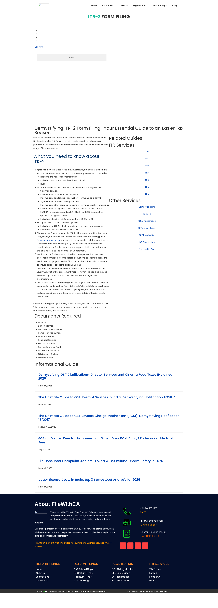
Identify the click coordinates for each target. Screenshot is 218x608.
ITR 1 (147, 151)
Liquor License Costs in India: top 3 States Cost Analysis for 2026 (89, 479)
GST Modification (121, 580)
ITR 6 (146, 186)
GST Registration (147, 235)
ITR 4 (152, 580)
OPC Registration (121, 573)
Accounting (159, 5)
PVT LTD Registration (122, 569)
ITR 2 (147, 158)
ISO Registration (147, 242)
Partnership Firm (147, 249)
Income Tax (108, 5)
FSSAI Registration (147, 221)
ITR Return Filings (83, 576)
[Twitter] (38, 37)
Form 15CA (154, 576)
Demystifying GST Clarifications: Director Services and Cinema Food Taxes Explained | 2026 (106, 376)
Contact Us (42, 580)
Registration (139, 5)
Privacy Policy (132, 591)
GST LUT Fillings (82, 580)
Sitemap (163, 591)
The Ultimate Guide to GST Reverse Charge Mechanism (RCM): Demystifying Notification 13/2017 (109, 418)
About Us (40, 573)
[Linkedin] (138, 545)
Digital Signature (147, 206)
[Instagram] (145, 545)
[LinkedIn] (38, 40)
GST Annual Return (147, 228)
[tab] (71, 57)
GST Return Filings (83, 569)
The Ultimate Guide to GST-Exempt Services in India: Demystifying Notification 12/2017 (106, 397)
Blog (174, 5)
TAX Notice (155, 569)
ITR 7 (146, 193)
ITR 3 (147, 165)
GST (123, 5)
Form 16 (147, 213)
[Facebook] (38, 30)
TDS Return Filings (83, 573)
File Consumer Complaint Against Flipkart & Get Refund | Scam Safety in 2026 (100, 461)
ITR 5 (146, 179)
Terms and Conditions (150, 591)
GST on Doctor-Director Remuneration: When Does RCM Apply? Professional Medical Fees (105, 440)
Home (94, 5)
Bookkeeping (42, 576)
